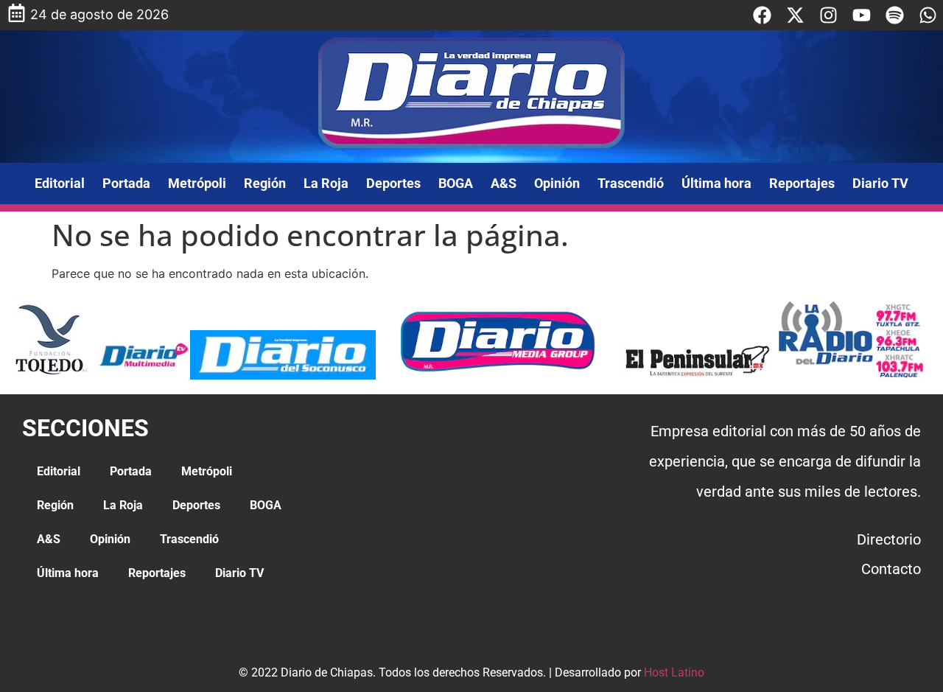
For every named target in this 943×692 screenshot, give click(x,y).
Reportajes (802, 183)
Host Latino (674, 672)
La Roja (326, 183)
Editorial (60, 183)
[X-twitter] (795, 15)
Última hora (716, 183)
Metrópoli (197, 183)
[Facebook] (762, 15)
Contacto (891, 569)
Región (265, 183)
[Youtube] (861, 15)
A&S (503, 183)
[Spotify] (895, 15)
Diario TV (880, 183)
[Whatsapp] (928, 15)
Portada (126, 183)
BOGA (455, 183)
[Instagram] (828, 15)
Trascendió (630, 183)
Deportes (393, 183)
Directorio (889, 539)
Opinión (557, 183)
